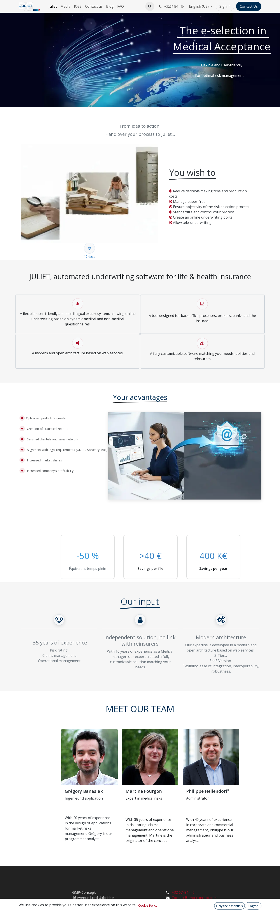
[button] (149, 6)
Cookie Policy (147, 905)
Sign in (225, 6)
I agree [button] (253, 906)
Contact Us (249, 6)
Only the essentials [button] (229, 906)
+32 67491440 (183, 892)
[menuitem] (53, 6)
